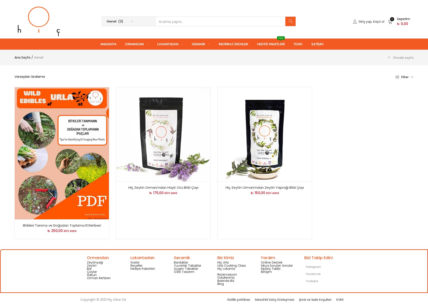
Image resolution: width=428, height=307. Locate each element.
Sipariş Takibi (270, 268)
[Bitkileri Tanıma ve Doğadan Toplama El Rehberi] (62, 153)
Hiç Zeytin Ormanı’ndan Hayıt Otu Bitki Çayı (163, 187)
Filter (405, 77)
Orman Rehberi (99, 278)
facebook (313, 274)
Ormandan (134, 44)
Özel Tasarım (184, 272)
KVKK (340, 299)
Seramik (199, 44)
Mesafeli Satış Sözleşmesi (274, 299)
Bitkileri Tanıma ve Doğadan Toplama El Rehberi (62, 225)
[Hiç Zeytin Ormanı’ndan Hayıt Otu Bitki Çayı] (163, 134)
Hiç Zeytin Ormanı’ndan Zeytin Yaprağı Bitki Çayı (265, 187)
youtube (311, 281)
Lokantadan (168, 44)
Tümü (298, 44)
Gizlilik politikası (238, 299)
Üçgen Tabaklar (186, 268)
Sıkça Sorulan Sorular (277, 265)
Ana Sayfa (22, 57)
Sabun (92, 275)
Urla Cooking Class (231, 265)
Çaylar (92, 272)
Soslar (135, 262)
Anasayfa (108, 44)
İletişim (317, 44)
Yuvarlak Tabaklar (187, 265)
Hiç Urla (223, 262)
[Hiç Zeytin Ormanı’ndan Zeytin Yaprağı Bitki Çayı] (265, 134)
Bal (89, 268)
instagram (313, 267)
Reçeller (136, 265)
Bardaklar (181, 262)
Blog (220, 284)
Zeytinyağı (95, 262)
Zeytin (92, 265)
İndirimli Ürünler (233, 44)
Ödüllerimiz (226, 277)
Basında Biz (225, 280)
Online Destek (271, 262)
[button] (399, 21)
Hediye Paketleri (271, 42)
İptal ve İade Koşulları (315, 299)
